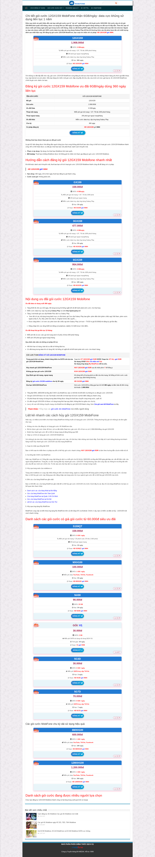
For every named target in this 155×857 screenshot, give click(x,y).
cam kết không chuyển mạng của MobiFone (49, 404)
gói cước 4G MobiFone (60, 409)
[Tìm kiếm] (116, 3)
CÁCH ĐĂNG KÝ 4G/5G (37, 8)
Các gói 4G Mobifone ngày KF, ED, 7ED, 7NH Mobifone (57, 822)
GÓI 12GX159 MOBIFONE (92, 96)
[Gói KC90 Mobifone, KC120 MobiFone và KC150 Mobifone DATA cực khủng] (31, 833)
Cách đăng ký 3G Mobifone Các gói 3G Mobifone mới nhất (58, 814)
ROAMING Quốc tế (72, 8)
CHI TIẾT (116, 70)
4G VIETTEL (85, 8)
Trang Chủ (26, 8)
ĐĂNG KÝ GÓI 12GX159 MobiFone (52, 355)
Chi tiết (116, 652)
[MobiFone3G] (77, 2)
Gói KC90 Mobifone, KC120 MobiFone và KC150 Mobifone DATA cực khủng (64, 831)
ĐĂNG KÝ (77, 69)
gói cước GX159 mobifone (42, 381)
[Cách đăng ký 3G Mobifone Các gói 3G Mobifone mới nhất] (31, 816)
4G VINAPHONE (96, 8)
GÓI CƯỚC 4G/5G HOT (54, 8)
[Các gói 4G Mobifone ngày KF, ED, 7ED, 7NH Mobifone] (31, 825)
